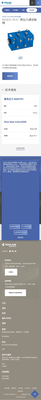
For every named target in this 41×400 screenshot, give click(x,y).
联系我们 (11, 272)
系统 (4, 308)
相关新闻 (31, 10)
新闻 (4, 329)
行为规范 (34, 388)
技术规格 (15, 10)
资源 (4, 323)
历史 (3, 364)
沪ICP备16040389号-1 (10, 394)
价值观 (4, 366)
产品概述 (6, 10)
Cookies (27, 388)
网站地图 (7, 388)
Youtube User (10, 251)
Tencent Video (16, 251)
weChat (13, 251)
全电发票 (20, 388)
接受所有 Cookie (20, 232)
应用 (4, 313)
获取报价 (10, 76)
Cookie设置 (26, 226)
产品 (4, 303)
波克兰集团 (5, 378)
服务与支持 (6, 318)
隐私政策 (20, 391)
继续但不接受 (15, 226)
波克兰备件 (5, 376)
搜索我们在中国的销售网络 (15, 292)
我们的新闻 (5, 336)
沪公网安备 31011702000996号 (29, 394)
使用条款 (13, 388)
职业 (3, 349)
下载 (23, 10)
